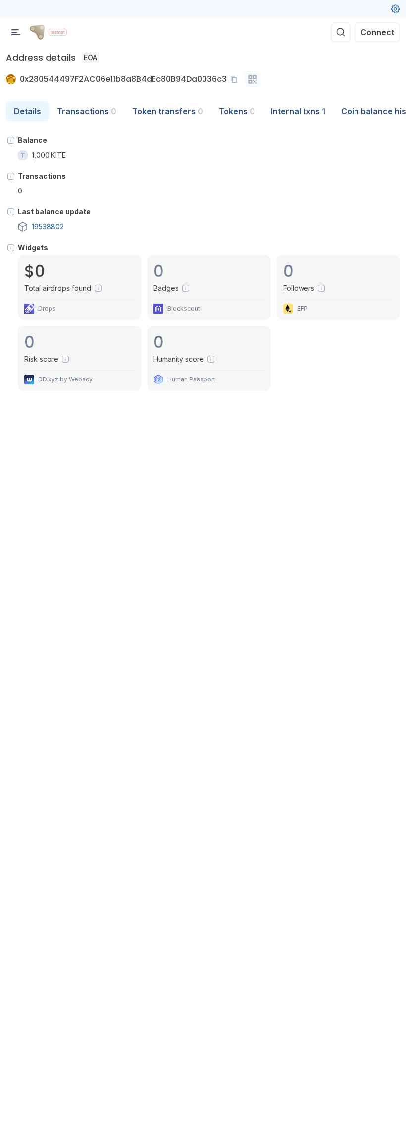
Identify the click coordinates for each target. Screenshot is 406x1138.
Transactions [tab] (86, 111)
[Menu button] (16, 32)
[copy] (236, 79)
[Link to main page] (37, 32)
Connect (377, 32)
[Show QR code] (252, 79)
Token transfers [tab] (167, 111)
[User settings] (395, 9)
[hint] (11, 140)
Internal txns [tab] (298, 111)
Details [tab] (27, 111)
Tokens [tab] (237, 111)
